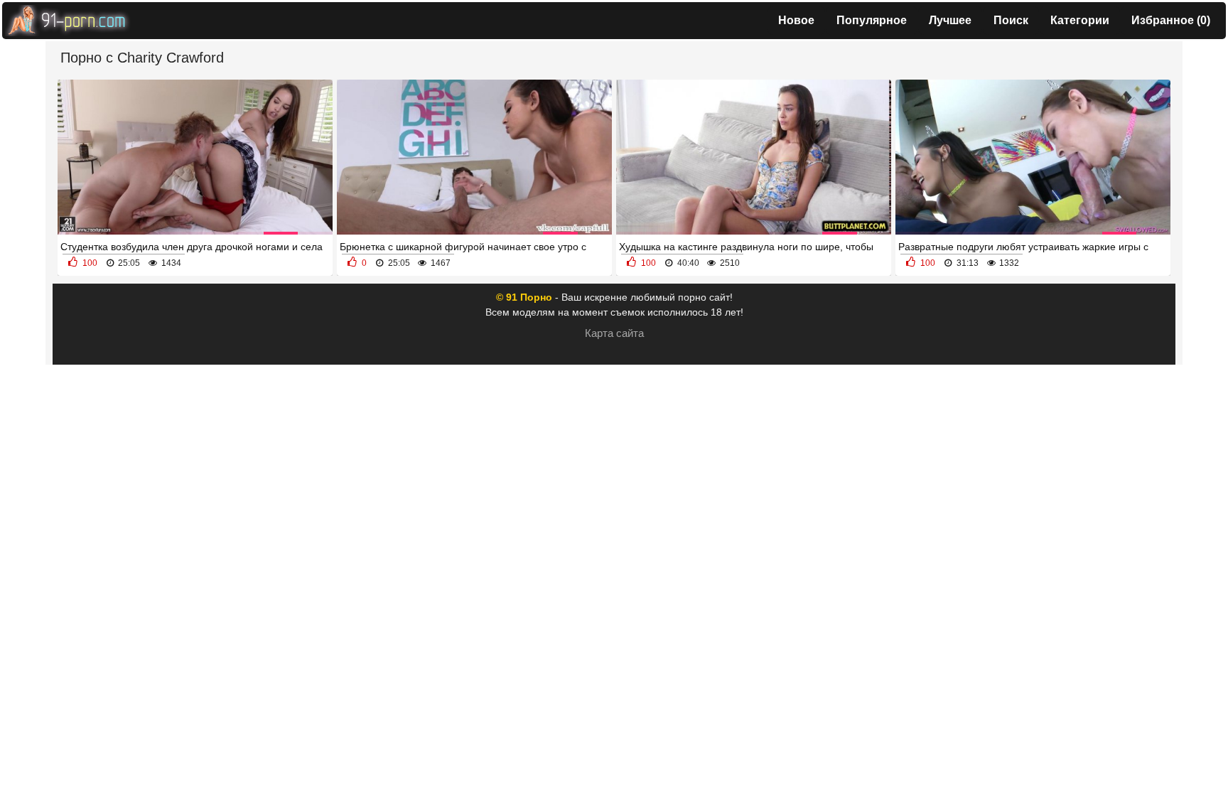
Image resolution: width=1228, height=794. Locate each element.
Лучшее (950, 20)
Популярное (871, 20)
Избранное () (1170, 20)
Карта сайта (614, 333)
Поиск (1010, 20)
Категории (1079, 20)
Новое (796, 20)
